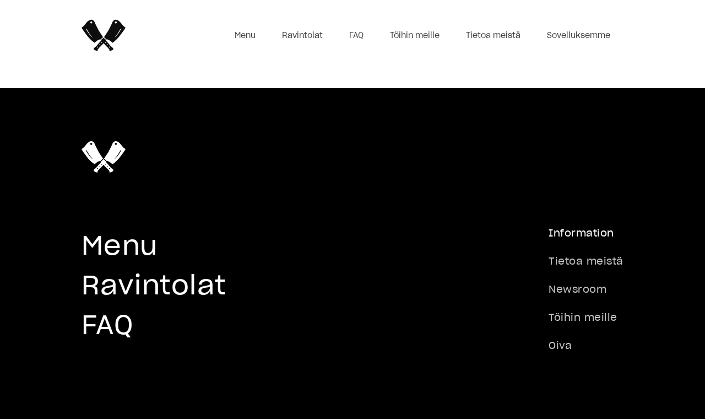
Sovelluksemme (578, 35)
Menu (245, 35)
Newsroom (577, 289)
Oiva (560, 345)
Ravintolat (302, 35)
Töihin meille (415, 35)
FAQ (356, 35)
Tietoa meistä (493, 35)
